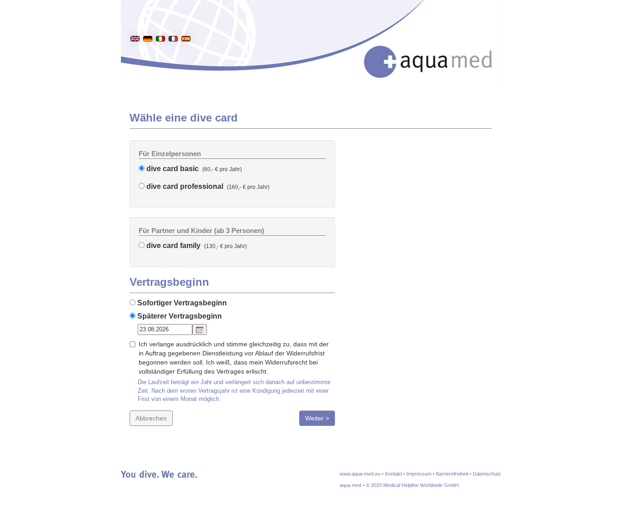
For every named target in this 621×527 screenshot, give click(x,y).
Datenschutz (487, 473)
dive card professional (184, 186)
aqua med (350, 485)
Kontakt (393, 473)
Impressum (418, 473)
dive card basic (172, 168)
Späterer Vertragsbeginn (178, 316)
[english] (135, 24)
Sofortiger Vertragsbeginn (181, 303)
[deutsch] (147, 24)
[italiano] (160, 24)
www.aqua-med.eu (360, 473)
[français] (173, 24)
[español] (185, 24)
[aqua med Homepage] (437, 50)
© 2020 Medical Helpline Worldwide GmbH (412, 485)
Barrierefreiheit (452, 473)
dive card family (172, 245)
